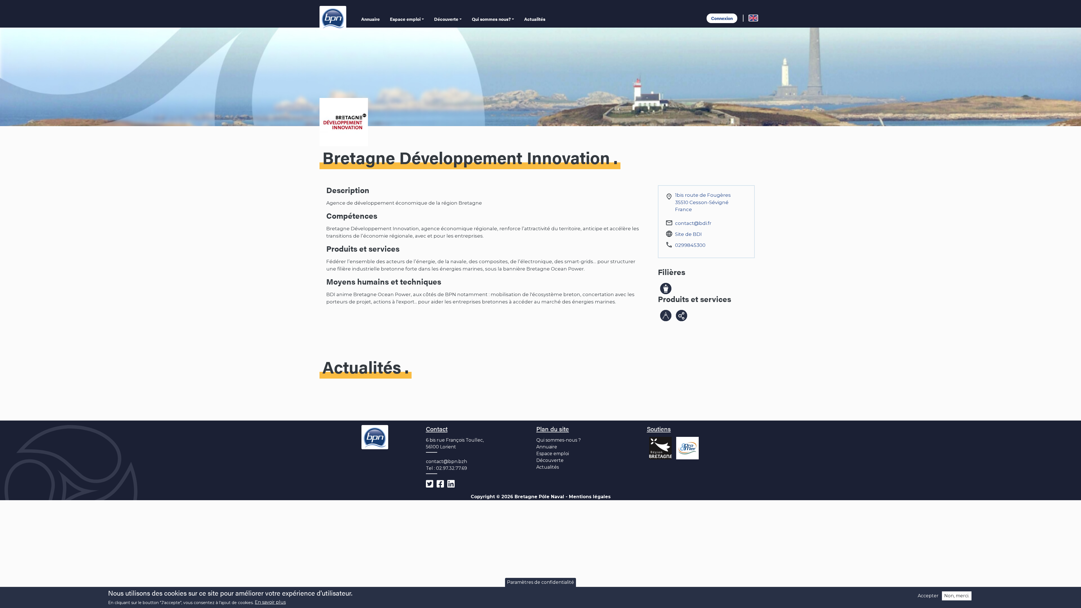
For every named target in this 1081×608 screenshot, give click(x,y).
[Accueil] (334, 18)
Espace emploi (405, 19)
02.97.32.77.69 (451, 468)
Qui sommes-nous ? (558, 440)
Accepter (928, 595)
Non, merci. (956, 595)
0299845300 (690, 245)
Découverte (446, 19)
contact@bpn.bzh (446, 461)
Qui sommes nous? (491, 19)
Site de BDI (688, 234)
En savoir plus (270, 602)
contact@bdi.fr (693, 223)
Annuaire (370, 19)
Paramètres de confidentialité (540, 582)
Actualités (534, 19)
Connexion (722, 18)
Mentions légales (590, 496)
